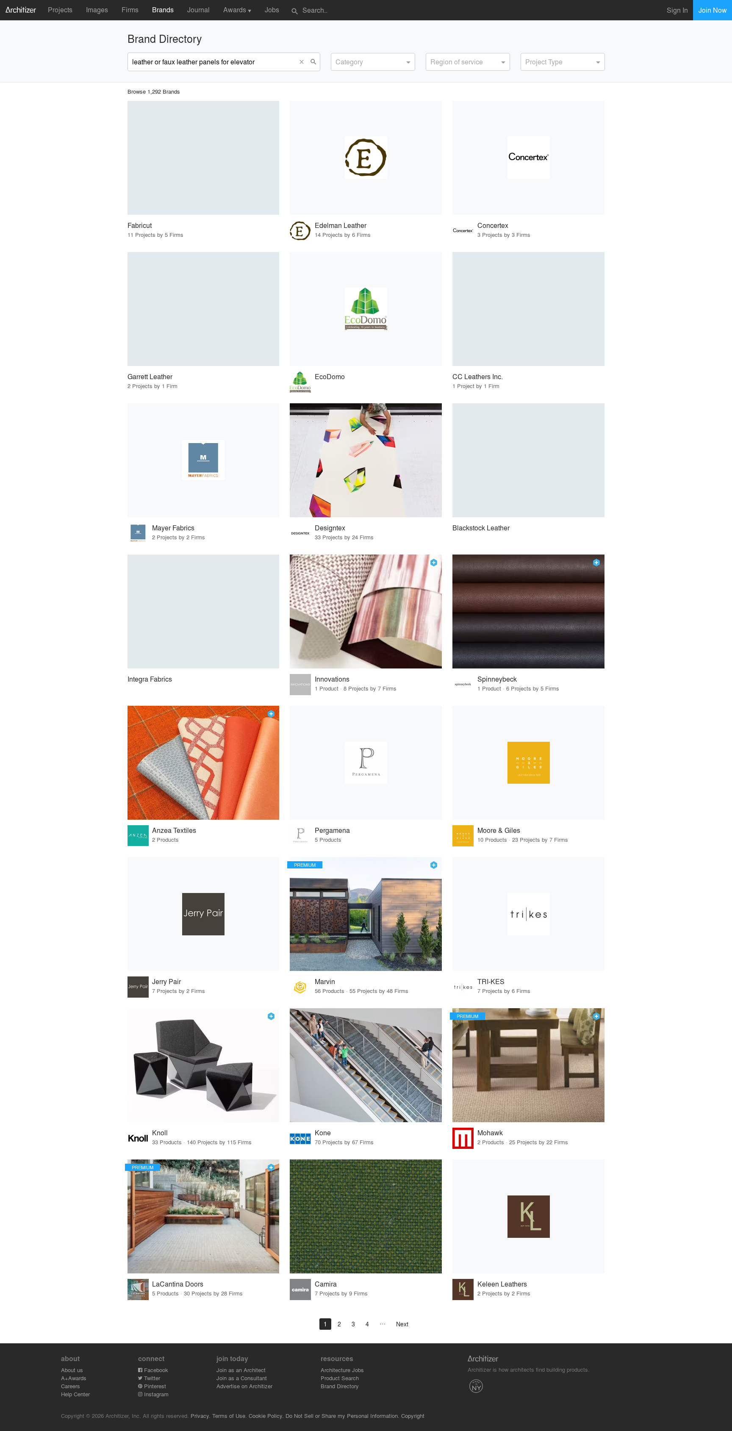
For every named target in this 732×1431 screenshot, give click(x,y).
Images (97, 9)
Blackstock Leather (481, 527)
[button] (303, 62)
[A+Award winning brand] (433, 562)
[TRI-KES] (528, 914)
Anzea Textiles (174, 830)
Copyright (412, 1416)
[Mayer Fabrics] (204, 460)
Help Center (75, 1394)
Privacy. (201, 1416)
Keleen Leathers (502, 1284)
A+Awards (73, 1378)
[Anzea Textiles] (204, 763)
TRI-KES (491, 981)
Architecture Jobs (342, 1370)
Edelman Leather (340, 225)
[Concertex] (528, 158)
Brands (163, 9)
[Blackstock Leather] (528, 460)
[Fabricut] (204, 158)
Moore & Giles (498, 830)
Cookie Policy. (266, 1416)
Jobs (272, 9)
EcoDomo (330, 376)
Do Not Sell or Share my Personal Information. (342, 1416)
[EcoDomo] (366, 309)
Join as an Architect (241, 1370)
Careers (70, 1386)
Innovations (332, 679)
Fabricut (140, 225)
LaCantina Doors (177, 1284)
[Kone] (366, 1065)
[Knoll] (204, 1065)
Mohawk (490, 1132)
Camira (326, 1284)
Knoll (160, 1132)
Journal (198, 9)
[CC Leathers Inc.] (528, 309)
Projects (60, 9)
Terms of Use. (229, 1416)
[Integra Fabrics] (204, 611)
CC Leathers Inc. (477, 376)
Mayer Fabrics (173, 527)
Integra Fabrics (150, 679)
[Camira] (366, 1216)
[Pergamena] (366, 763)
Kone (323, 1132)
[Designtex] (366, 460)
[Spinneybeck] (528, 611)
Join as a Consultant (241, 1378)
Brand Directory (340, 1386)
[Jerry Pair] (204, 914)
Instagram (155, 1394)
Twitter (151, 1378)
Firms (130, 9)
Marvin (325, 981)
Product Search (340, 1378)
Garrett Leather (150, 376)
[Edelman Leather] (366, 158)
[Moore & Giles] (528, 763)
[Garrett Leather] (204, 309)
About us (72, 1370)
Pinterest (154, 1386)
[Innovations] (366, 611)
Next (402, 1324)
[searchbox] (338, 60)
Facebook (155, 1370)
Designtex (330, 527)
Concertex (492, 225)
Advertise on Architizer (244, 1386)
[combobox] (373, 62)
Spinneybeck (497, 679)
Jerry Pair (166, 981)
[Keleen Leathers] (528, 1216)
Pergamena (332, 830)
